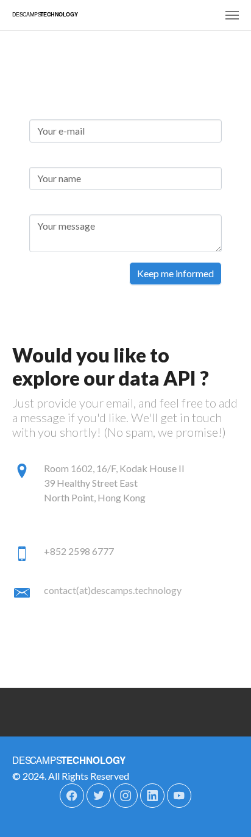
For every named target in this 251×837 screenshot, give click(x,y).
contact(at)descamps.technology (113, 590)
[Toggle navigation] (232, 15)
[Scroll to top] (224, 810)
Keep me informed (175, 273)
